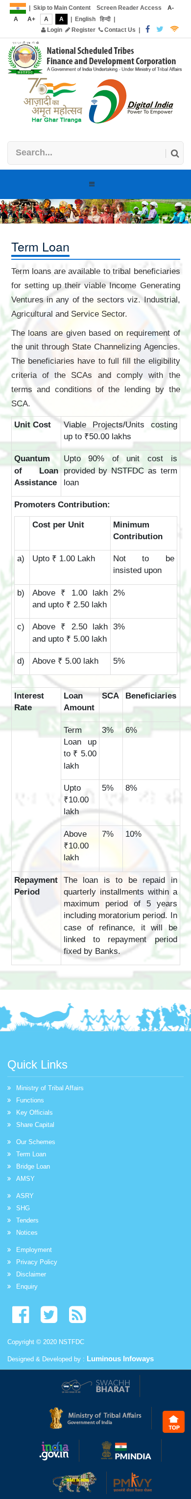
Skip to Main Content (62, 7)
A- (170, 7)
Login (54, 29)
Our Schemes (35, 1142)
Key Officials (34, 1112)
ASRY (25, 1195)
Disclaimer (31, 1274)
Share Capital (35, 1124)
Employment (34, 1249)
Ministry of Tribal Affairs (50, 1088)
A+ (31, 19)
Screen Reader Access (129, 7)
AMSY (25, 1178)
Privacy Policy (36, 1262)
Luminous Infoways (120, 1358)
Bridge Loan (33, 1166)
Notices (27, 1232)
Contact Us (119, 29)
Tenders (27, 1220)
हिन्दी (105, 19)
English (85, 19)
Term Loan (31, 1154)
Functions (30, 1100)
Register (83, 29)
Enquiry (27, 1286)
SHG (23, 1208)
